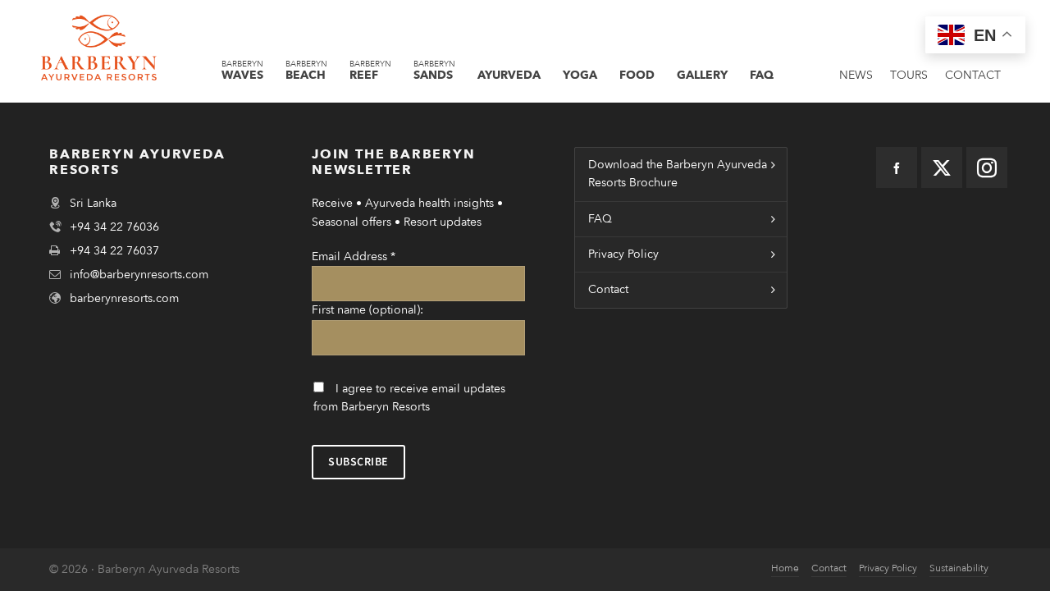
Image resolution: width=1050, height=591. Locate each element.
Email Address (353, 256)
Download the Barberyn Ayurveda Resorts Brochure (677, 173)
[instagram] (986, 167)
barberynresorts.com (124, 298)
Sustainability (958, 568)
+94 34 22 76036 (114, 227)
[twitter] (941, 167)
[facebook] (896, 167)
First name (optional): (367, 310)
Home (785, 568)
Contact (608, 289)
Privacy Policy (623, 254)
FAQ (600, 219)
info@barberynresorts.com (139, 274)
